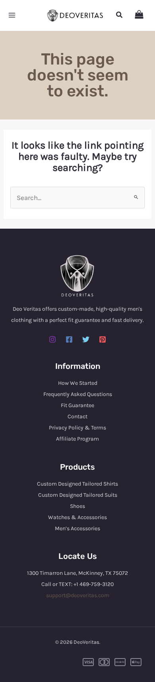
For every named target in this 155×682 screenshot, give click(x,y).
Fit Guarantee (77, 405)
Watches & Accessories (77, 517)
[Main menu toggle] (12, 15)
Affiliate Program (77, 438)
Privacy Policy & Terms (77, 427)
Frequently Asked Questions (77, 394)
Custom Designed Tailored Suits (77, 495)
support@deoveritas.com (77, 595)
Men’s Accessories (77, 528)
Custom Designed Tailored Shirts (77, 483)
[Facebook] (69, 339)
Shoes (77, 506)
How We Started (77, 383)
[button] (119, 15)
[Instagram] (52, 339)
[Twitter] (85, 339)
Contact (77, 416)
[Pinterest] (102, 339)
